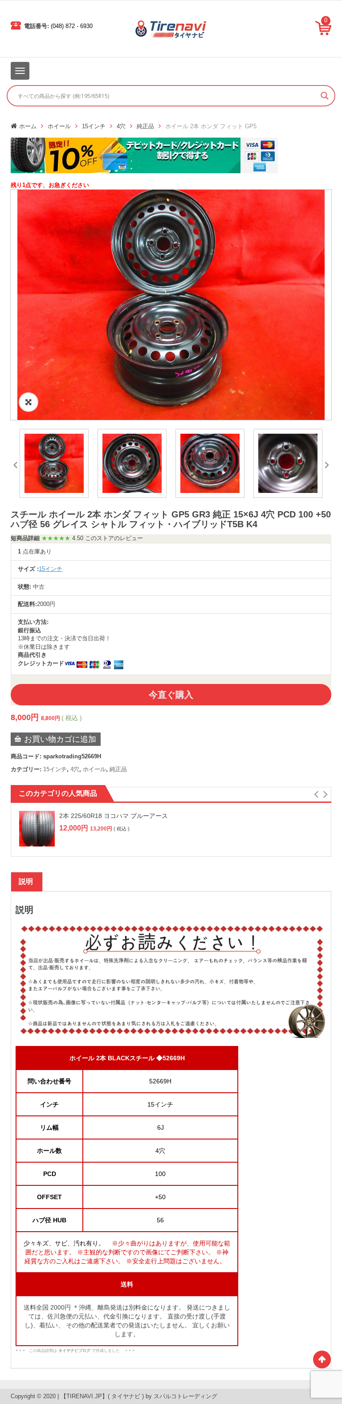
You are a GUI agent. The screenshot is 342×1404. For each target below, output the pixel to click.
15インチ (94, 126)
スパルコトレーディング (185, 1396)
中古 (39, 586)
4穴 (121, 126)
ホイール (59, 126)
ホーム (28, 126)
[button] (316, 794)
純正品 (145, 126)
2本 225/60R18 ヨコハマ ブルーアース (113, 815)
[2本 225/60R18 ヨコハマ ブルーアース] (37, 828)
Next (326, 463)
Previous (15, 463)
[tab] (26, 881)
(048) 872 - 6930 (72, 26)
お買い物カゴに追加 (60, 739)
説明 (26, 881)
